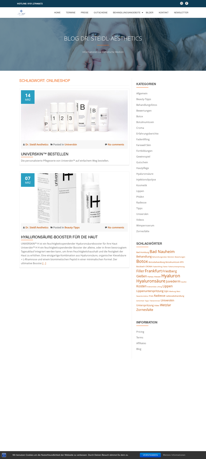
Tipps (139, 208)
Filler (140, 271)
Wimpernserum (145, 225)
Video (156, 305)
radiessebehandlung (175, 296)
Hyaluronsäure (144, 173)
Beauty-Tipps (72, 227)
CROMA (148, 266)
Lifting (159, 287)
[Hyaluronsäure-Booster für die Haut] (74, 197)
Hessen (157, 276)
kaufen (184, 282)
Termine (70, 12)
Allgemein (141, 93)
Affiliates (141, 343)
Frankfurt (153, 271)
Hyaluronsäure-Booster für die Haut (59, 236)
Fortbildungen (144, 150)
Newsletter (181, 12)
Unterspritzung (145, 305)
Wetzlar (165, 305)
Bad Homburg (142, 252)
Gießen (141, 276)
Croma (140, 128)
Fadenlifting (143, 139)
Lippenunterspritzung (149, 291)
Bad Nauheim (162, 251)
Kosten (141, 286)
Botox (139, 116)
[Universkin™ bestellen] (74, 115)
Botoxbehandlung (157, 262)
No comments (116, 144)
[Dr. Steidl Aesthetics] (22, 12)
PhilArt (140, 196)
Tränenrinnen (155, 301)
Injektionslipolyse (146, 179)
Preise (84, 12)
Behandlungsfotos (146, 105)
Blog (138, 349)
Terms (139, 337)
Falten (165, 267)
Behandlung (144, 256)
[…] (44, 263)
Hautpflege (142, 168)
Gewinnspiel (143, 156)
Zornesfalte (142, 231)
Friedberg (169, 271)
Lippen (140, 191)
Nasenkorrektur (142, 296)
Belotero (171, 257)
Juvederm (173, 281)
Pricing (140, 331)
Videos (140, 219)
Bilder (149, 12)
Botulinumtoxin (145, 122)
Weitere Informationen (174, 455)
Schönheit (140, 301)
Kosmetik (141, 185)
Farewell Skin (143, 145)
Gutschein (142, 162)
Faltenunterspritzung (176, 267)
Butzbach (140, 266)
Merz (178, 291)
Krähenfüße (151, 287)
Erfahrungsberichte (147, 133)
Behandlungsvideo (159, 257)
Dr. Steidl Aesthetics (37, 144)
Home (57, 12)
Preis (151, 296)
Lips (166, 291)
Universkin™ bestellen (44, 153)
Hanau (150, 276)
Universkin (71, 144)
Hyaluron (170, 276)
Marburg (172, 291)
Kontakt (164, 12)
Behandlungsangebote (126, 12)
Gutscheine (101, 12)
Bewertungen (144, 110)
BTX (182, 262)
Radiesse (141, 202)
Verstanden (150, 455)
